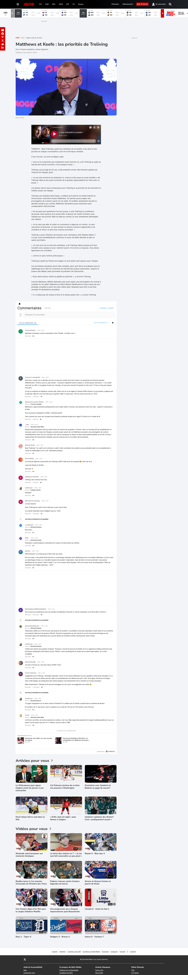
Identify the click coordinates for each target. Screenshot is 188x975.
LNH (47, 4)
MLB (61, 4)
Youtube (122, 951)
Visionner (115, 4)
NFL (53, 4)
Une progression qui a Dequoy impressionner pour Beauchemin (65, 910)
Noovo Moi (99, 973)
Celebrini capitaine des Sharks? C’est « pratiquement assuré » (99, 818)
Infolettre (62, 951)
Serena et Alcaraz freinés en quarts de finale (98, 882)
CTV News (135, 973)
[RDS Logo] (29, 4)
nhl (23, 38)
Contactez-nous (29, 973)
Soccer (80, 4)
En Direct (144, 4)
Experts (55, 951)
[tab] (27, 323)
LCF (67, 4)
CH (40, 4)
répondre (28, 336)
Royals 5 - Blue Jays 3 (95, 853)
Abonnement (127, 4)
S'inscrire (110, 308)
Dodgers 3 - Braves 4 (60, 937)
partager (104, 336)
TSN (132, 970)
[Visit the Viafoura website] (110, 751)
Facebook (105, 951)
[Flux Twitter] (25, 959)
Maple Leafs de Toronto (34, 38)
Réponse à (33, 404)
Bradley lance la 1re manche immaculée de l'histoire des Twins (31, 882)
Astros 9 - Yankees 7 (94, 937)
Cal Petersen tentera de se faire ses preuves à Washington (65, 786)
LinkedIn (133, 951)
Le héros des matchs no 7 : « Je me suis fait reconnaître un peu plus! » (66, 854)
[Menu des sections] (18, 4)
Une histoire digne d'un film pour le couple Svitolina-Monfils (31, 910)
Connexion (103, 308)
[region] (66, 530)
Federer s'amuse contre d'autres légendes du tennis (65, 882)
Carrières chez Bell (74, 951)
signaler (110, 336)
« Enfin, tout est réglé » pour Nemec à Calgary (63, 818)
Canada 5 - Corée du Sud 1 (97, 909)
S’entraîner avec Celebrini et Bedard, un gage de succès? (98, 786)
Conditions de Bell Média (91, 951)
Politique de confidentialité (68, 970)
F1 (74, 4)
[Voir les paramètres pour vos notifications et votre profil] (19, 304)
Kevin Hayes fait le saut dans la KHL (30, 818)
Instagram (114, 951)
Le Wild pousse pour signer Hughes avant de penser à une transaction (30, 788)
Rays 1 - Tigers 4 (23, 937)
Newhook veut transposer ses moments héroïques (29, 854)
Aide (25, 970)
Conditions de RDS (66, 973)
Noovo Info (99, 970)
